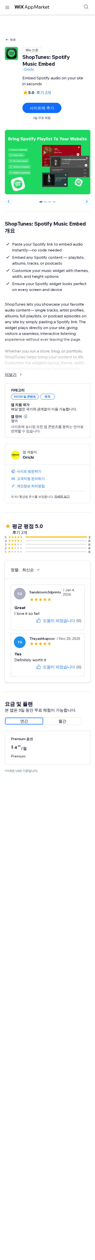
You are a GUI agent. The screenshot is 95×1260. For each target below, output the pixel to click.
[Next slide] (86, 201)
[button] (25, 416)
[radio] (24, 721)
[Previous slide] (8, 201)
